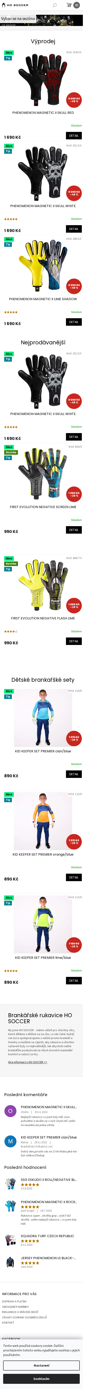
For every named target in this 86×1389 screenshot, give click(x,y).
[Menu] (76, 5)
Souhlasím (41, 1379)
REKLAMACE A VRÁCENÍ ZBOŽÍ (20, 1312)
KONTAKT (8, 1323)
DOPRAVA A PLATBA (14, 1301)
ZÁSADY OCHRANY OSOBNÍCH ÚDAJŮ (24, 1317)
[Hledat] (55, 5)
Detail (73, 136)
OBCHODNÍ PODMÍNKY (15, 1307)
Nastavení (41, 1365)
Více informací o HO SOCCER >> (27, 1062)
